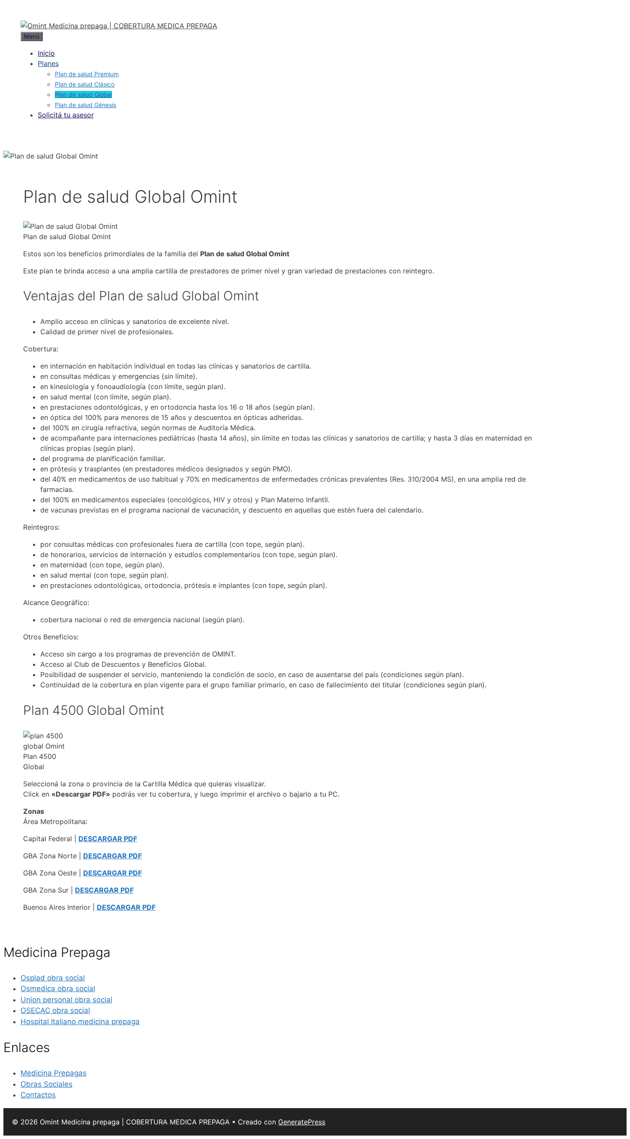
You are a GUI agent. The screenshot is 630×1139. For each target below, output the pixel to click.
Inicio (46, 53)
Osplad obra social (53, 978)
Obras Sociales (46, 1084)
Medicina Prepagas (54, 1073)
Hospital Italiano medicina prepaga (80, 1021)
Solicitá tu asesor (66, 115)
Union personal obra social (66, 999)
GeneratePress (301, 1122)
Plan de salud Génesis (85, 104)
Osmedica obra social (58, 988)
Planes (48, 63)
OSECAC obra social (55, 1010)
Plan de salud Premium (87, 74)
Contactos (38, 1095)
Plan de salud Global (83, 94)
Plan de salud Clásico (84, 84)
